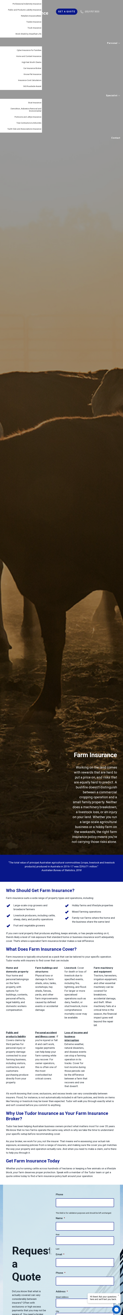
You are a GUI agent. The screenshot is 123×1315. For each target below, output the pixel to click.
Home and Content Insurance (28, 56)
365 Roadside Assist (32, 86)
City (57, 1311)
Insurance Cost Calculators (29, 80)
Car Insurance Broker (32, 68)
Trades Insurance (33, 22)
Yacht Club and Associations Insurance (24, 129)
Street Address (62, 1297)
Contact (115, 138)
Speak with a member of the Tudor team (79, 1172)
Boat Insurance (34, 103)
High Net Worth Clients (31, 62)
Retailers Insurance (31, 16)
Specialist (112, 95)
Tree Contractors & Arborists (28, 123)
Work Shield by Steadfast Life (28, 34)
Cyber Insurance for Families (29, 50)
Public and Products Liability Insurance (24, 10)
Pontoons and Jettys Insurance (28, 117)
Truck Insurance (34, 28)
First (57, 1235)
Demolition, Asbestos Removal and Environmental (26, 110)
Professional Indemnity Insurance (27, 4)
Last (57, 1249)
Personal (112, 43)
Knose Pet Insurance (32, 74)
